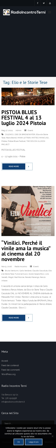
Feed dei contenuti (10, 365)
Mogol (10, 277)
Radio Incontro (21, 266)
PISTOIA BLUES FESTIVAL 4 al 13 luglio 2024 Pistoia (23, 117)
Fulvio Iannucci (21, 274)
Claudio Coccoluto (40, 271)
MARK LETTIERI (24, 138)
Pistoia (4, 141)
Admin (18, 130)
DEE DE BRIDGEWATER (25, 134)
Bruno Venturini (12, 271)
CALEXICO (9, 134)
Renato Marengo (32, 277)
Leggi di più (34, 442)
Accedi (4, 361)
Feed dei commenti (10, 370)
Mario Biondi (11, 138)
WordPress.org (8, 374)
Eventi (30, 130)
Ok (18, 442)
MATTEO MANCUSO (40, 138)
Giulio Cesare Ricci (36, 274)
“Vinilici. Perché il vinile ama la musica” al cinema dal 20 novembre (25, 250)
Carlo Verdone (25, 271)
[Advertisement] (28, 47)
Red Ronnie (19, 277)
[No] (52, 436)
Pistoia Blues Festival (17, 141)
